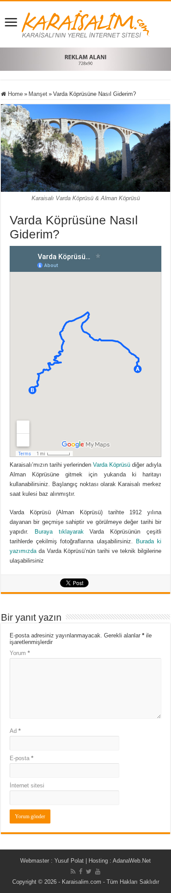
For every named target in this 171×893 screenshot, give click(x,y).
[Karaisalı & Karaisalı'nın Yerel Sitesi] (85, 22)
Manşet (37, 94)
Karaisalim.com (81, 881)
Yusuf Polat (69, 860)
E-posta (21, 758)
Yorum (20, 653)
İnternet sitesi (27, 785)
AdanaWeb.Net (132, 860)
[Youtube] (97, 871)
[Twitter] (89, 871)
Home (14, 94)
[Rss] (73, 871)
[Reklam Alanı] (85, 58)
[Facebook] (80, 871)
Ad (15, 731)
